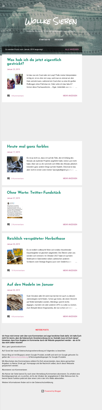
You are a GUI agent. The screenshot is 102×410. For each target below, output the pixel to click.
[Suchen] (98, 7)
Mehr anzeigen (70, 96)
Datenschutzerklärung (19, 357)
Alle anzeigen (72, 49)
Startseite (44, 40)
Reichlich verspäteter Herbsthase (36, 239)
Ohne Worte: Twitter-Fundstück (34, 193)
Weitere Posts (42, 330)
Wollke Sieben (51, 21)
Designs (59, 40)
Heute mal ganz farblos (28, 147)
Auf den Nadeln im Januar (30, 285)
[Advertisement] (92, 83)
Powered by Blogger (52, 391)
